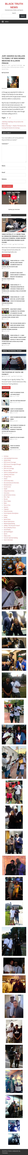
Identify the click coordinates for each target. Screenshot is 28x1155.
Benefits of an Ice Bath (17, 437)
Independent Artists (9, 491)
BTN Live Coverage (9, 468)
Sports (5, 533)
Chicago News (7, 215)
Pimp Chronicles (8, 511)
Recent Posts (5, 69)
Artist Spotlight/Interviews (11, 458)
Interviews (6, 493)
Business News (6, 67)
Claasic (5, 478)
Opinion (6, 507)
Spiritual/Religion (8, 531)
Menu (7, 21)
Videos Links (7, 535)
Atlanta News (7, 460)
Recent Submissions (9, 521)
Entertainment (7, 484)
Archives (6, 456)
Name (3, 165)
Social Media (7, 529)
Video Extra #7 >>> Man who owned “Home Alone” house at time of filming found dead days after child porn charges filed (14, 339)
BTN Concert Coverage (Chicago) (12, 464)
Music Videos (7, 501)
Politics (22, 67)
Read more (6, 255)
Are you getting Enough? (18, 400)
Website (4, 179)
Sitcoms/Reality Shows (10, 527)
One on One (7, 505)
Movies (6, 499)
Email (3, 172)
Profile (5, 517)
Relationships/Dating (9, 523)
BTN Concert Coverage (10, 462)
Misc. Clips (6, 497)
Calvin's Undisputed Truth (11, 472)
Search (14, 13)
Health (5, 489)
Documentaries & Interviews (11, 482)
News (5, 503)
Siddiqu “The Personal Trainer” (12, 351)
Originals (6, 509)
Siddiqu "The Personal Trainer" (12, 525)
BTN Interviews (8, 466)
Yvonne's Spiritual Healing (11, 538)
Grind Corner (7, 487)
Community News (14, 67)
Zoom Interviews (8, 540)
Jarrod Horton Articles (9, 495)
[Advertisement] (14, 38)
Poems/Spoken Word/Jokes (11, 513)
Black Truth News (17, 65)
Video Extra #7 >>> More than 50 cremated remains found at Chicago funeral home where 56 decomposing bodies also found (14, 238)
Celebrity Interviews (9, 474)
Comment (5, 143)
